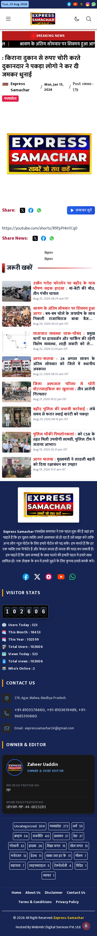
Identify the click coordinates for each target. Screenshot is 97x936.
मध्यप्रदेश (10, 98)
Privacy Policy (67, 902)
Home (16, 893)
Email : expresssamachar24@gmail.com (44, 728)
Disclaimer (54, 893)
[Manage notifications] (86, 926)
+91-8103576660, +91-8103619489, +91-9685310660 (50, 713)
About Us (33, 893)
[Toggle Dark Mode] (76, 19)
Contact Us (76, 893)
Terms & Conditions (35, 902)
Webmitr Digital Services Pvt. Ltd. (56, 927)
